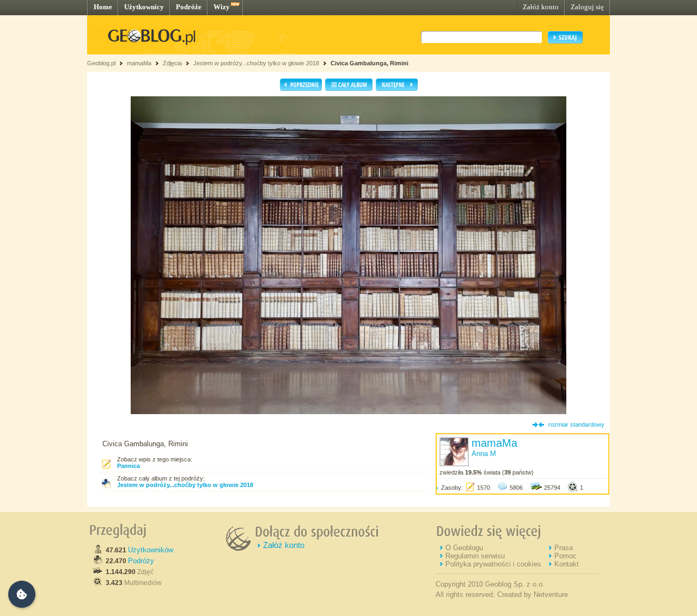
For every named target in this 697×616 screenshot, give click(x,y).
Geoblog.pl (101, 63)
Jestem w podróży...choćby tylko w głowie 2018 (256, 63)
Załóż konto (541, 7)
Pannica (128, 466)
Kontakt (566, 564)
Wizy (221, 7)
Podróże (188, 7)
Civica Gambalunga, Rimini (369, 63)
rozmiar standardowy (576, 424)
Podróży (141, 561)
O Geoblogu (464, 548)
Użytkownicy (144, 7)
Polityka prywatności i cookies (493, 564)
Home (103, 7)
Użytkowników (150, 550)
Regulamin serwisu (475, 556)
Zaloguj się (587, 7)
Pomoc (565, 556)
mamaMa (139, 63)
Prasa (563, 548)
